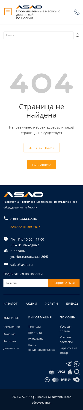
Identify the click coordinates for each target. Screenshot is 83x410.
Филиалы (34, 326)
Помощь (67, 317)
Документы (11, 348)
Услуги (51, 303)
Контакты (9, 341)
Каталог (10, 303)
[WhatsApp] (77, 364)
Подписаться (64, 283)
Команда (9, 334)
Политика (35, 333)
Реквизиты (35, 339)
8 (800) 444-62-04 (77, 12)
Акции (31, 303)
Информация (40, 317)
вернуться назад (42, 147)
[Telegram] (69, 364)
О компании (11, 327)
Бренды (73, 303)
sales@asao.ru (21, 264)
